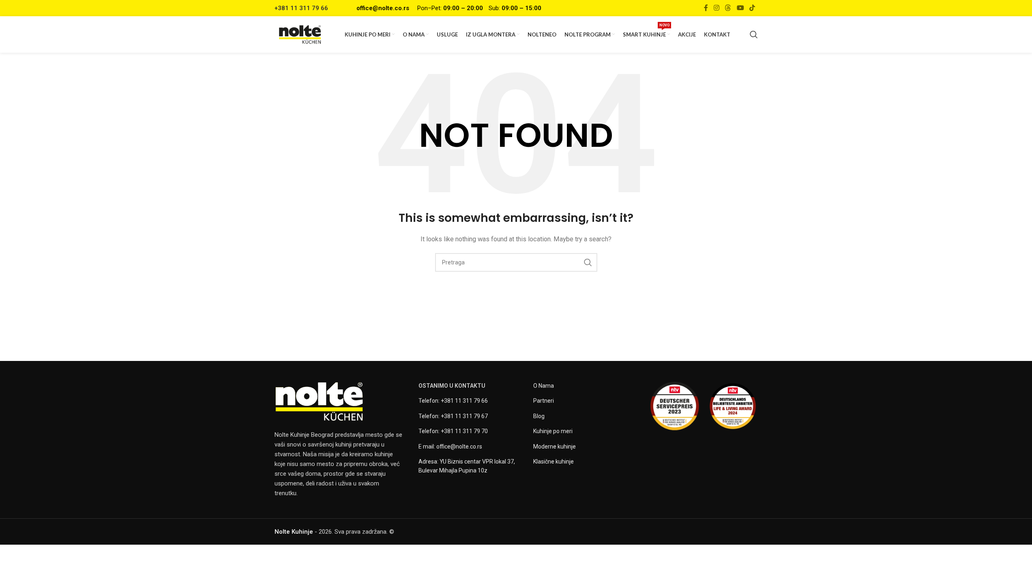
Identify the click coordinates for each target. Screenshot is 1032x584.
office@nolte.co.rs (382, 8)
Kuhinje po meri (553, 431)
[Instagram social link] (716, 8)
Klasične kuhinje (553, 461)
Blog (539, 416)
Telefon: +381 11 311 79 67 (453, 416)
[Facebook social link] (706, 8)
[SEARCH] (588, 262)
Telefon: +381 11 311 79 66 (453, 400)
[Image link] (319, 401)
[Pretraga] (754, 34)
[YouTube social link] (740, 8)
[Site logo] (300, 34)
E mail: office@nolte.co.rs (450, 446)
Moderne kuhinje (554, 446)
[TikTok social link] (752, 8)
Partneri (543, 400)
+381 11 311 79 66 (301, 8)
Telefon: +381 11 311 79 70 (453, 431)
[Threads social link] (728, 8)
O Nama (543, 385)
